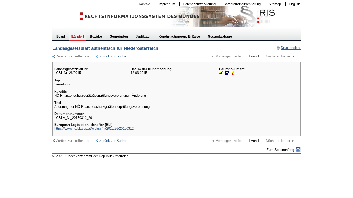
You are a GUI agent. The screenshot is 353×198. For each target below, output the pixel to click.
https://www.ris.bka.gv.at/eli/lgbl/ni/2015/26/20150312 (94, 128)
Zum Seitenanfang (280, 150)
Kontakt (142, 4)
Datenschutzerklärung (198, 4)
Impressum (165, 4)
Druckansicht (288, 48)
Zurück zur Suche (111, 56)
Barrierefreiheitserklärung (240, 4)
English (294, 4)
